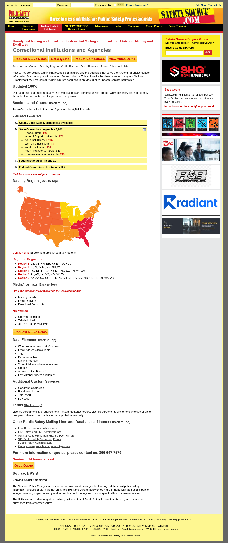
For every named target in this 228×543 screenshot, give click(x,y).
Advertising (101, 26)
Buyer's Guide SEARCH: (179, 47)
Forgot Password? (137, 5)
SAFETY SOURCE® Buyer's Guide (76, 27)
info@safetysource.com (131, 529)
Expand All (34, 115)
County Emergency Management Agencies (44, 446)
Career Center (154, 26)
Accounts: (19, 5)
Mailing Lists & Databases (50, 27)
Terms (104, 66)
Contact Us (214, 5)
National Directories (28, 27)
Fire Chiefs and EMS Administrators (39, 432)
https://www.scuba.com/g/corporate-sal (189, 106)
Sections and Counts (25, 66)
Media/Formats (70, 66)
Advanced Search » (203, 42)
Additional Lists (119, 66)
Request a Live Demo (30, 59)
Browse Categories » (177, 42)
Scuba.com (172, 89)
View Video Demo (122, 59)
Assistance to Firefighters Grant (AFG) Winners (46, 435)
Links (118, 26)
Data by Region (49, 66)
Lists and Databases (79, 519)
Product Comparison (89, 59)
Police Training (177, 26)
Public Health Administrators (35, 442)
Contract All (19, 115)
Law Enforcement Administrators (37, 428)
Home (11, 26)
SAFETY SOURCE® (103, 519)
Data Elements (90, 66)
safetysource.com (168, 529)
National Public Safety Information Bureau (19, 16)
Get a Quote (60, 59)
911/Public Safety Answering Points (39, 439)
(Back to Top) (58, 103)
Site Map (201, 5)
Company (133, 26)
